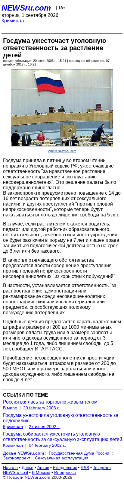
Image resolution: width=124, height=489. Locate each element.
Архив (43, 467)
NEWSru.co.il (15, 472)
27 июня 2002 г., (45, 426)
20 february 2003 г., (41, 407)
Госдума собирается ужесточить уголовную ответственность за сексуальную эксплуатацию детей (62, 436)
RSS (85, 467)
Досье (27, 467)
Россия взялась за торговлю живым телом (50, 401)
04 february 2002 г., (47, 445)
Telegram (102, 467)
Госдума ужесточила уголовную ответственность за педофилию (60, 418)
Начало (10, 467)
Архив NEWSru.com (62, 150)
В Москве (41, 472)
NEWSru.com (26, 7)
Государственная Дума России (79, 453)
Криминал (13, 20)
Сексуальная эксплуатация (61, 457)
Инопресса (65, 472)
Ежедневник (65, 467)
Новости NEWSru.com (28, 477)
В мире (10, 407)
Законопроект (16, 457)
